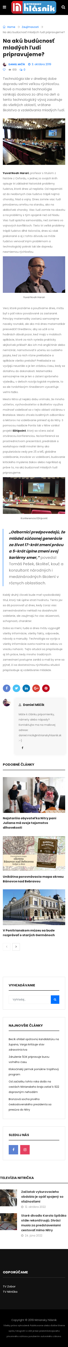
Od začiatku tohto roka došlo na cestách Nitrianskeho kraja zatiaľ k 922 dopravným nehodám (34, 1087)
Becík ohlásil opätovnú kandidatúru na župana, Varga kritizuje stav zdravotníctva (34, 1044)
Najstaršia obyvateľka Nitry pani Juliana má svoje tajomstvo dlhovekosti (29, 823)
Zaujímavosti (30, 27)
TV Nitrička (10, 1292)
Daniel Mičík (33, 704)
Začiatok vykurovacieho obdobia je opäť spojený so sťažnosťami (42, 1197)
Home (11, 27)
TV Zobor (9, 1286)
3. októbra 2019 (41, 64)
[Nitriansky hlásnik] (33, 8)
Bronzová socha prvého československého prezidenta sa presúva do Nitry (30, 1104)
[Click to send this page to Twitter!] (16, 688)
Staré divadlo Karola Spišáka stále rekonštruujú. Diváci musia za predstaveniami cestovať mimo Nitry (43, 1222)
